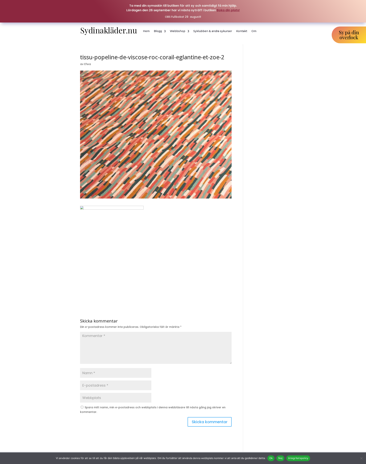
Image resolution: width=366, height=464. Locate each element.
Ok (271, 458)
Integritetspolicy (298, 458)
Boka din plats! (228, 10)
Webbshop (177, 31)
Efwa (87, 64)
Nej (280, 458)
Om (253, 31)
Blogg (158, 31)
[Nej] (361, 458)
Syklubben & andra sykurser (212, 31)
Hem (146, 31)
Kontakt (241, 31)
